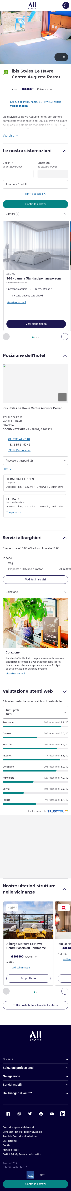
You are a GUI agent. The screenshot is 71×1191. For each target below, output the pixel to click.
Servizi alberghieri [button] (22, 537)
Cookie (6, 1145)
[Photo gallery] (35, 37)
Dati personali (10, 1140)
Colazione (12, 592)
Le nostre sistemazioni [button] (27, 150)
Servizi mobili (12, 1084)
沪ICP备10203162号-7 (15, 1166)
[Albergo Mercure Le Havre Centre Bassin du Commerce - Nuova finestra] (28, 920)
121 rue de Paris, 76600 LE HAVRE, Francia (36, 101)
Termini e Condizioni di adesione (20, 1136)
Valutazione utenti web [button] (28, 691)
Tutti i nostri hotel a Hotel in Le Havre (35, 1005)
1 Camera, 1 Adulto (17, 184)
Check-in (13, 164)
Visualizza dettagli (15, 673)
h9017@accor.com (19, 450)
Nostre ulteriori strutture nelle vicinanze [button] (29, 889)
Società (8, 1059)
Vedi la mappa (19, 105)
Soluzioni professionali (18, 1068)
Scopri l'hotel (28, 978)
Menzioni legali (10, 1149)
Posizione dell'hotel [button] (24, 355)
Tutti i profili (13, 712)
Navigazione (11, 1076)
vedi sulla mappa (20, 967)
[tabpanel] (35, 280)
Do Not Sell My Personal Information (22, 1154)
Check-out (47, 164)
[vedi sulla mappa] (35, 383)
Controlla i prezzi (35, 1184)
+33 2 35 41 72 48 (19, 439)
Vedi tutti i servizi (35, 579)
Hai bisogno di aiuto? (17, 1093)
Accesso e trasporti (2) (19, 460)
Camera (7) (12, 213)
